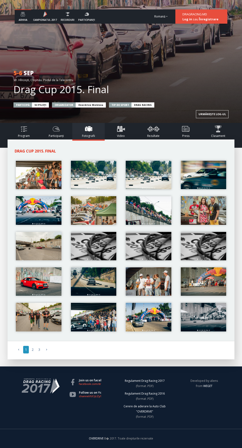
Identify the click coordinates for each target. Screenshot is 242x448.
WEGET (207, 386)
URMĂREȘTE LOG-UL (212, 114)
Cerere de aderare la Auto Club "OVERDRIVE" (145, 408)
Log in (187, 19)
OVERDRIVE (96, 438)
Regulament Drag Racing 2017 (145, 381)
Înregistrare (208, 19)
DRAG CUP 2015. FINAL (35, 151)
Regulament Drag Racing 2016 (145, 393)
